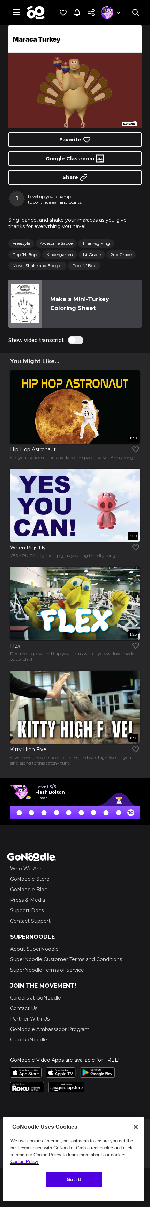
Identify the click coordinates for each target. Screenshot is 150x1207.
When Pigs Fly (28, 547)
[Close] (135, 1127)
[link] (25, 304)
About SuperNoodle (34, 949)
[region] (73, 1159)
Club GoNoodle (28, 1040)
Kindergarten (59, 254)
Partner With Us (30, 1019)
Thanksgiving (96, 243)
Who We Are (26, 868)
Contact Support (30, 921)
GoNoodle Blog (29, 889)
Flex (15, 646)
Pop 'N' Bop (25, 254)
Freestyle (21, 243)
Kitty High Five (28, 749)
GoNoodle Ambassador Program (50, 1029)
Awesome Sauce (56, 243)
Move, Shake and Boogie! (37, 265)
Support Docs (27, 910)
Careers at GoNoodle (35, 998)
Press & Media (27, 900)
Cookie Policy (24, 1161)
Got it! (74, 1179)
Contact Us (23, 1008)
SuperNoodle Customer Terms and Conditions (66, 959)
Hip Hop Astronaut (33, 449)
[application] (75, 90)
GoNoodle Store (30, 879)
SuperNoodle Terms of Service (47, 970)
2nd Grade (121, 254)
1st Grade (92, 254)
